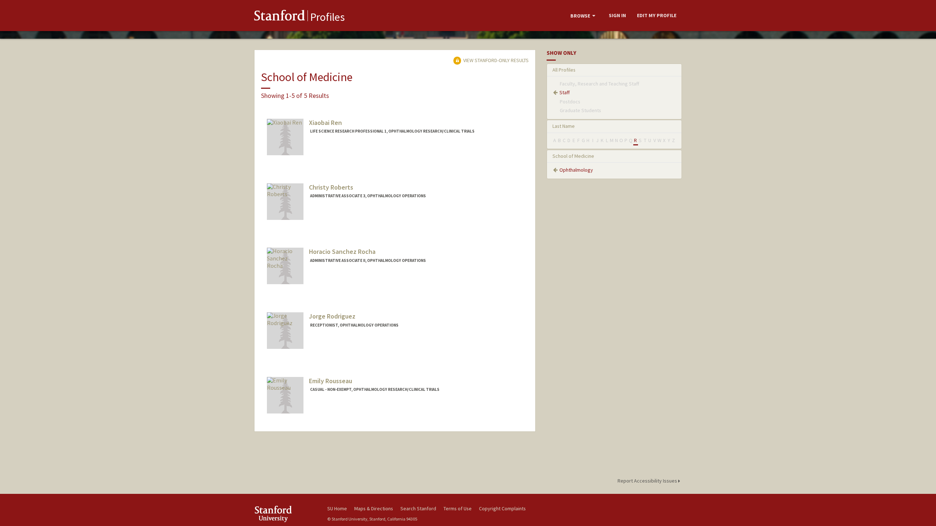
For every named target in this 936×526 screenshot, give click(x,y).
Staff (564, 92)
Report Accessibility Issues (648, 480)
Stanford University (285, 514)
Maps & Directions (373, 508)
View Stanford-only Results (495, 60)
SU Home (337, 508)
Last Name (563, 126)
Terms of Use (458, 508)
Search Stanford (418, 508)
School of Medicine (573, 156)
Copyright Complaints (502, 508)
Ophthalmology (576, 170)
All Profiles (563, 69)
